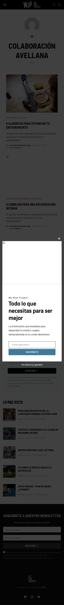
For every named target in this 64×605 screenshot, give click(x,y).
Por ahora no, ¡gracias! (32, 364)
